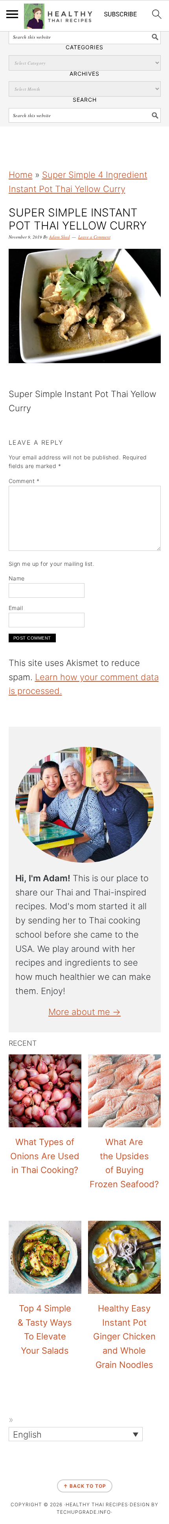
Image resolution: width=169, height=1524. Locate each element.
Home (21, 175)
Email (16, 607)
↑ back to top (84, 1486)
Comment (24, 481)
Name (17, 578)
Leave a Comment (94, 237)
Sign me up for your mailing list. (52, 563)
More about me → (84, 1012)
